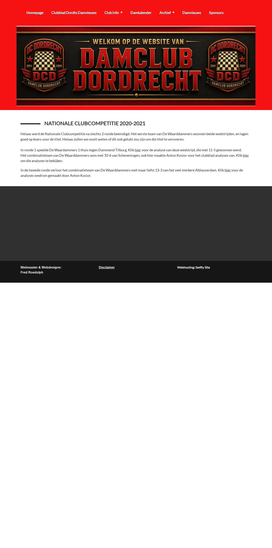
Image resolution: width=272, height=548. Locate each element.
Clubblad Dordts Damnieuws (74, 12)
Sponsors (216, 12)
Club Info (112, 12)
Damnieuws (191, 12)
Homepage (34, 12)
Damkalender (141, 12)
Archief (165, 12)
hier (138, 150)
